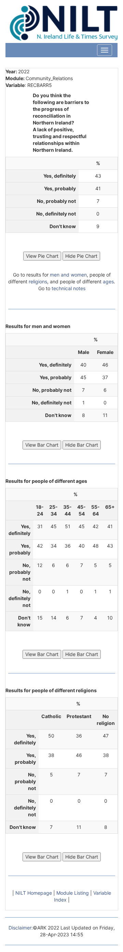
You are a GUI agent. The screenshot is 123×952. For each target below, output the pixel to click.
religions (38, 281)
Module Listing (73, 893)
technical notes (68, 288)
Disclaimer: (21, 928)
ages (108, 281)
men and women (68, 275)
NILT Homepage (34, 893)
